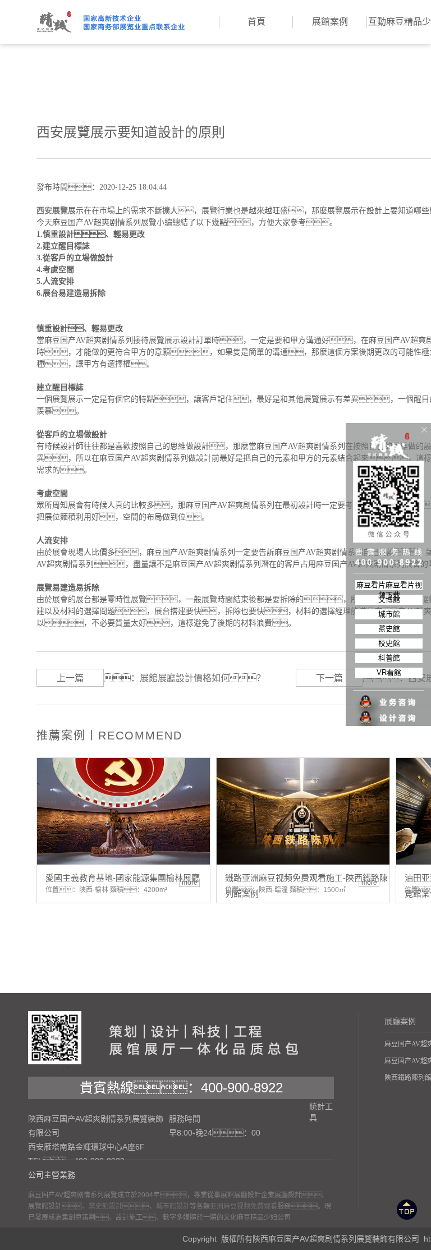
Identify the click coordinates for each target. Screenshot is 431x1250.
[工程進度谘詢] (389, 711)
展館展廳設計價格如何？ (202, 678)
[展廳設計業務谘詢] (389, 679)
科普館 (389, 658)
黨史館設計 (105, 1206)
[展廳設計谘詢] (389, 695)
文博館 (389, 599)
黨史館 (389, 628)
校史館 (389, 643)
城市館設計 (173, 1206)
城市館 (389, 614)
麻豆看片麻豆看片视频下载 (389, 585)
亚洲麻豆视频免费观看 (243, 1206)
